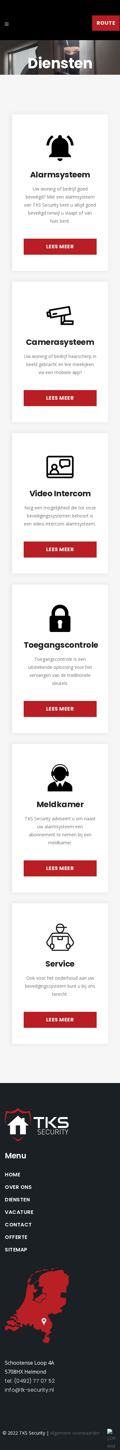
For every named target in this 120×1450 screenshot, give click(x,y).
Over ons (18, 1187)
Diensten (17, 1199)
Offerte (16, 1237)
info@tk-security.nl (29, 1390)
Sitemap (16, 1249)
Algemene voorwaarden (75, 1433)
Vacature (19, 1212)
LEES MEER (60, 246)
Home (12, 1174)
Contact (18, 1224)
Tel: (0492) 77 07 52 (30, 1381)
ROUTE (106, 23)
